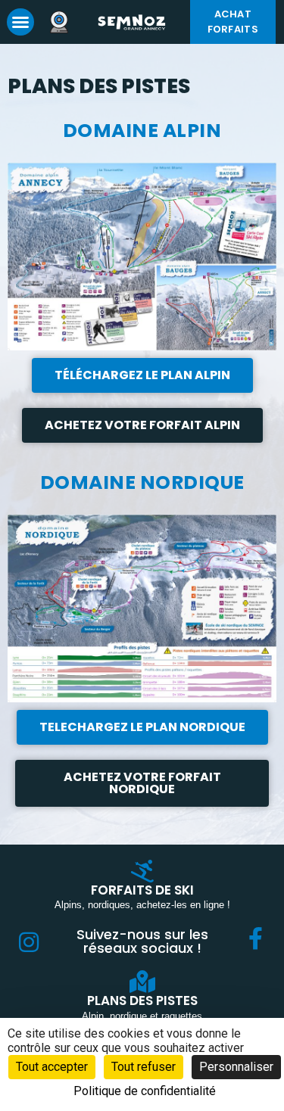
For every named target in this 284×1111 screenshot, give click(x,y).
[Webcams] (64, 22)
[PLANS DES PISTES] (142, 981)
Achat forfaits (233, 21)
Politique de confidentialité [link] (144, 1091)
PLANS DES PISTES (142, 1000)
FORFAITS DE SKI (142, 890)
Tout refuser (143, 1067)
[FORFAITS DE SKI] (142, 871)
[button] (20, 22)
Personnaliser (236, 1067)
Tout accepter (52, 1067)
